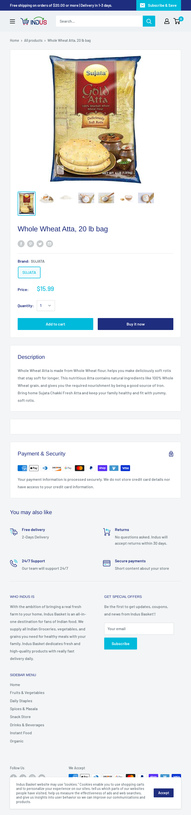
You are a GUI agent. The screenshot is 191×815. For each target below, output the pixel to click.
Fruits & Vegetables (27, 692)
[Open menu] (12, 21)
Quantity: (26, 305)
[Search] (149, 21)
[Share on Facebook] (21, 243)
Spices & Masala (24, 708)
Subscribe (121, 643)
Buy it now (136, 324)
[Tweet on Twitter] (40, 243)
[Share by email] (49, 243)
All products (33, 40)
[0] (177, 21)
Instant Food (21, 732)
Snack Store (20, 716)
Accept (163, 793)
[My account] (166, 21)
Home (14, 40)
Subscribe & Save (162, 5)
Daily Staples (21, 700)
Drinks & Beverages (27, 724)
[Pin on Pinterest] (30, 243)
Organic (16, 740)
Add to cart (55, 324)
